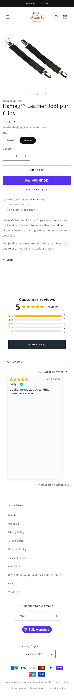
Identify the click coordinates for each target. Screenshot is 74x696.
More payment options (37, 189)
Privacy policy (19, 688)
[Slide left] (28, 94)
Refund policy (61, 682)
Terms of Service (18, 558)
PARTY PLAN (15, 566)
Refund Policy (16, 540)
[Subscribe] (56, 616)
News (11, 583)
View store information (21, 209)
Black (12, 141)
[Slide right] (45, 94)
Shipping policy (57, 688)
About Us (13, 523)
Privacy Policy (16, 532)
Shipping (21, 127)
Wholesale (14, 592)
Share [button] (10, 259)
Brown (28, 140)
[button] (7, 17)
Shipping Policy (17, 549)
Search (12, 515)
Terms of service (38, 688)
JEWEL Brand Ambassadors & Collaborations (35, 575)
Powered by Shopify (41, 682)
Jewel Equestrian (22, 682)
